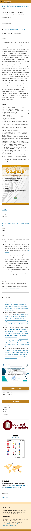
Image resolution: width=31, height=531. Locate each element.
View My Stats (15, 437)
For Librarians (5, 499)
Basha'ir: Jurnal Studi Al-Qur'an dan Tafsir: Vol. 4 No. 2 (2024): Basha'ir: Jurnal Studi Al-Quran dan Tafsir (16, 335)
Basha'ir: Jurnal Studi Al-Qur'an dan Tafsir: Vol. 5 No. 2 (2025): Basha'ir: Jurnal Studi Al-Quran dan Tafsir (16, 356)
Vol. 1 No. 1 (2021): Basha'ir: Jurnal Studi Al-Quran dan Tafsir (15, 6)
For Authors (5, 497)
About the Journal (7, 405)
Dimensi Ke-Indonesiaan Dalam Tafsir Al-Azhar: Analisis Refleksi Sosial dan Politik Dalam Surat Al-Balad (17, 331)
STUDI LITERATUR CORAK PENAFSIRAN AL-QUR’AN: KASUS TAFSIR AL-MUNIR (16, 304)
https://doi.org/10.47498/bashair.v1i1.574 (14, 29)
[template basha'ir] (15, 425)
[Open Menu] (1, 1)
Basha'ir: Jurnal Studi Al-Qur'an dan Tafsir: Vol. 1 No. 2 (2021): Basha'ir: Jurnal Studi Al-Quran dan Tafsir (17, 323)
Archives (8, 5)
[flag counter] (15, 448)
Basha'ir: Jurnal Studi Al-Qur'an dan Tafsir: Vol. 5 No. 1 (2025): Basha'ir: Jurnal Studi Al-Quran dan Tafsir (17, 344)
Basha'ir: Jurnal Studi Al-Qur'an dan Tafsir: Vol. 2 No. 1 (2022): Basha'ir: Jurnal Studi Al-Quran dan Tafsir (16, 308)
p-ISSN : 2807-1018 (7, 394)
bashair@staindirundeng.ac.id (10, 524)
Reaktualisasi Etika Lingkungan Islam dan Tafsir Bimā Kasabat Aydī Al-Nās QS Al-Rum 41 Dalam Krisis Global (16, 352)
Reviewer (5, 409)
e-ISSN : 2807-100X (7, 392)
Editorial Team (6, 407)
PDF (5, 209)
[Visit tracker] (13, 474)
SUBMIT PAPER (15, 388)
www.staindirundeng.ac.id (9, 525)
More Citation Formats (7, 291)
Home (3, 5)
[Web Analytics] (15, 436)
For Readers (5, 496)
